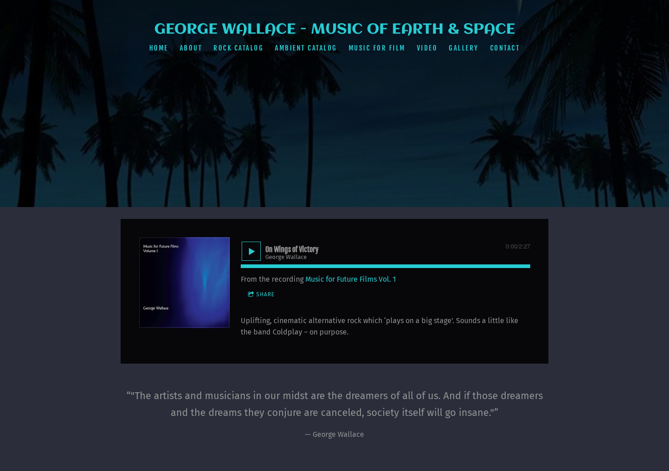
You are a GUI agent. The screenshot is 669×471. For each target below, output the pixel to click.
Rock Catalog (238, 48)
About (191, 48)
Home (158, 48)
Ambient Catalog (306, 48)
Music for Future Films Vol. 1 (350, 279)
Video (427, 48)
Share (265, 294)
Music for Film (377, 48)
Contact (505, 48)
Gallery (464, 48)
